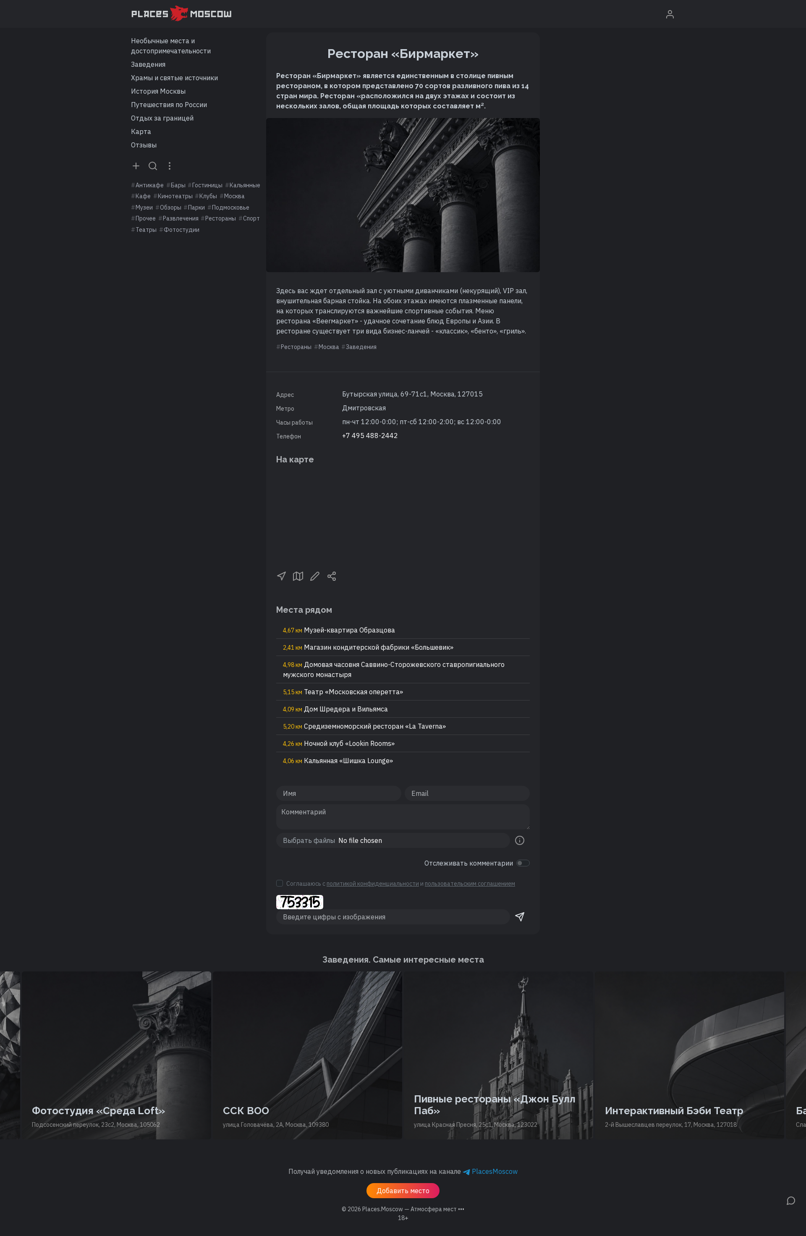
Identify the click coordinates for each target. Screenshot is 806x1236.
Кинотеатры (175, 196)
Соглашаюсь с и (400, 883)
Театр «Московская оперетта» (343, 692)
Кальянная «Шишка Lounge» (338, 760)
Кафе (143, 196)
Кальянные (245, 185)
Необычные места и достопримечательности (171, 46)
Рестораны (220, 218)
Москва (234, 196)
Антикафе (150, 185)
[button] (281, 575)
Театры (146, 230)
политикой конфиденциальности (373, 883)
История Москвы (158, 91)
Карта (141, 131)
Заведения (148, 64)
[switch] (523, 863)
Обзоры (170, 207)
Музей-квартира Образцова (339, 630)
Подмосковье (230, 207)
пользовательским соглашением (470, 883)
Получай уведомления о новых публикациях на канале (403, 1171)
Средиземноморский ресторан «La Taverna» (364, 726)
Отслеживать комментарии (468, 863)
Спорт (251, 218)
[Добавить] (136, 165)
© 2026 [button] (403, 1209)
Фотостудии (181, 230)
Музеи (144, 207)
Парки (196, 207)
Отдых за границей (162, 118)
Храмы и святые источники (174, 77)
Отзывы (144, 145)
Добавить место (403, 1190)
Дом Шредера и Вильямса (335, 709)
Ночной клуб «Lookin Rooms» (339, 743)
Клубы (208, 196)
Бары (178, 185)
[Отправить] (520, 916)
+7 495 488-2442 (370, 435)
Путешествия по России (169, 104)
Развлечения (181, 218)
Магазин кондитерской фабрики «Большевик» (368, 647)
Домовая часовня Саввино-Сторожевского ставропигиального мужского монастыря (394, 669)
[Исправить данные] (315, 575)
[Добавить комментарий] (791, 1200)
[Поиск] (153, 165)
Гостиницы (207, 185)
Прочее (146, 218)
